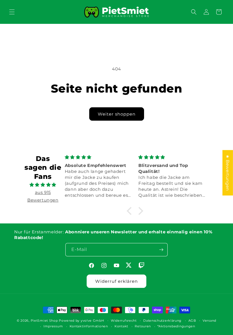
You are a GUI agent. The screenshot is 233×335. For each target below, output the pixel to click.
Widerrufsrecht (124, 321)
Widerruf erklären (116, 281)
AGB (192, 321)
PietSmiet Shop (44, 321)
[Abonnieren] (161, 249)
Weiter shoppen (117, 114)
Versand (209, 321)
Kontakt (121, 326)
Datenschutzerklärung (162, 321)
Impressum (53, 326)
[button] (12, 12)
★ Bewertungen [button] (227, 173)
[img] (42, 185)
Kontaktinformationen (89, 326)
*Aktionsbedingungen (176, 326)
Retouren (143, 326)
